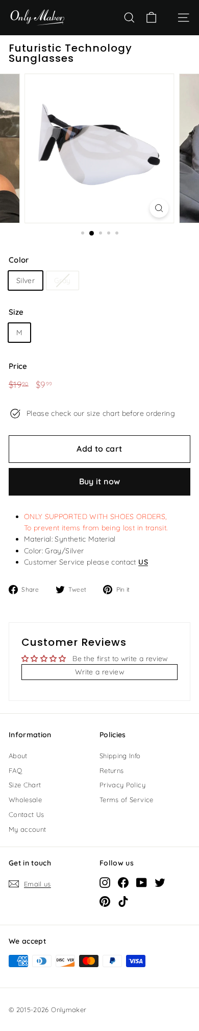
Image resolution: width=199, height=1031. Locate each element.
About (18, 756)
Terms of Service (127, 799)
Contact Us (26, 814)
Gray (62, 280)
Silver (25, 280)
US (143, 562)
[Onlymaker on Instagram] (105, 882)
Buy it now (99, 481)
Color (19, 260)
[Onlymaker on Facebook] (123, 882)
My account (27, 829)
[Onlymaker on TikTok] (123, 901)
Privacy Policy (122, 785)
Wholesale (25, 799)
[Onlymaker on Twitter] (160, 882)
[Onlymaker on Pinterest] (105, 901)
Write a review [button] (99, 671)
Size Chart (25, 785)
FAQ (15, 770)
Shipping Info (120, 756)
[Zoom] (159, 208)
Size (16, 312)
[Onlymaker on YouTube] (141, 882)
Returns (111, 770)
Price (18, 366)
